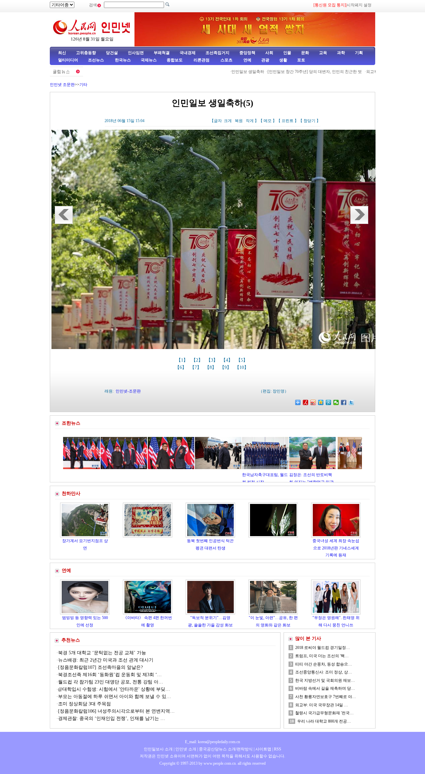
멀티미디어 (68, 60)
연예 (246, 60)
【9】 (226, 367)
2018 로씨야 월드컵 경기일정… (322, 647)
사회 (269, 52)
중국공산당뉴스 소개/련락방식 (226, 749)
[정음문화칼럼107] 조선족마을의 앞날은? (100, 667)
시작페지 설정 (359, 5)
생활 (283, 60)
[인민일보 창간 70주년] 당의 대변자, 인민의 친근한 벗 (291, 71)
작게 (250, 120)
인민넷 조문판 (62, 84)
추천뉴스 (70, 640)
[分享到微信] (336, 402)
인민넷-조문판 (128, 391)
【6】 (181, 367)
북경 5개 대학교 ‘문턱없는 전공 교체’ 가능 (102, 652)
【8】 (211, 367)
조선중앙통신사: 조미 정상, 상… (323, 672)
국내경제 (188, 52)
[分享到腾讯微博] (328, 402)
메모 (268, 120)
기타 (83, 84)
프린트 (288, 120)
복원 (239, 120)
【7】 (196, 367)
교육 (323, 52)
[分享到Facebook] (344, 402)
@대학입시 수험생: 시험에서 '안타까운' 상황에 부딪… (114, 689)
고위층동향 (86, 52)
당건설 (112, 52)
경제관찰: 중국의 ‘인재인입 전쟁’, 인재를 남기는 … (111, 718)
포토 (301, 60)
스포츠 (225, 60)
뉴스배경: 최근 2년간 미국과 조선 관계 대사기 (105, 660)
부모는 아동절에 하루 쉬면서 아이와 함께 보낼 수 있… (114, 696)
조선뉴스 (96, 60)
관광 (265, 60)
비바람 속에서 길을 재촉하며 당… (325, 688)
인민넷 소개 (185, 749)
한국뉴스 (123, 60)
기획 (359, 52)
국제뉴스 (149, 60)
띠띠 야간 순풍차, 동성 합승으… (323, 664)
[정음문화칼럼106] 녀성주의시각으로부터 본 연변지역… (116, 711)
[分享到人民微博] (305, 402)
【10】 (242, 367)
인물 (287, 52)
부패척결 (162, 52)
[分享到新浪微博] (313, 402)
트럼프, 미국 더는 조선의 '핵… (322, 656)
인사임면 (136, 52)
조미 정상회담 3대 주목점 (84, 703)
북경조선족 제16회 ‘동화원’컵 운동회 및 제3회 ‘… (110, 674)
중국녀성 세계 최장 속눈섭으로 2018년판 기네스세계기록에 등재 (335, 547)
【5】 (242, 360)
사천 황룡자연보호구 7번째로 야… (325, 696)
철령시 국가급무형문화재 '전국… (324, 713)
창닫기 (309, 120)
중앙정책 (247, 52)
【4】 (227, 360)
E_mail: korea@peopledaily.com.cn (212, 741)
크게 (228, 120)
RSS (277, 749)
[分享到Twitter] (351, 402)
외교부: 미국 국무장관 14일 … (321, 705)
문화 (305, 52)
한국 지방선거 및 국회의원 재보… (325, 680)
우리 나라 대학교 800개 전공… (324, 721)
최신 (62, 52)
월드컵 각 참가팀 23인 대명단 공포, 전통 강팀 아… (110, 681)
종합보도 (175, 60)
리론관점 (202, 60)
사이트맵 (263, 749)
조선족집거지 (217, 52)
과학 (341, 52)
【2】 (197, 360)
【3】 (212, 360)
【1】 (182, 360)
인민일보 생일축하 (223, 71)
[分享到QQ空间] (321, 402)
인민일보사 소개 (158, 749)
